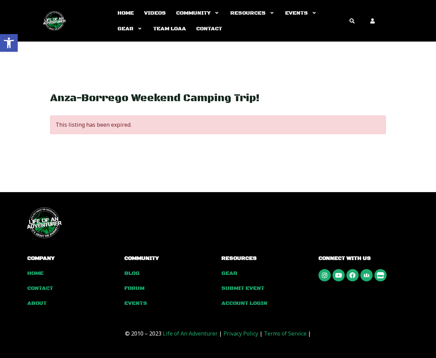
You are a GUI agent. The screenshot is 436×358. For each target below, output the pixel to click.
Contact (209, 28)
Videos (155, 13)
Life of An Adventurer (190, 333)
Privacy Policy (240, 333)
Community (193, 13)
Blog (132, 273)
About (37, 303)
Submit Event (242, 288)
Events (296, 13)
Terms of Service (285, 333)
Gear (126, 28)
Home (126, 13)
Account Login (244, 303)
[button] (9, 43)
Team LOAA (169, 28)
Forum (134, 288)
